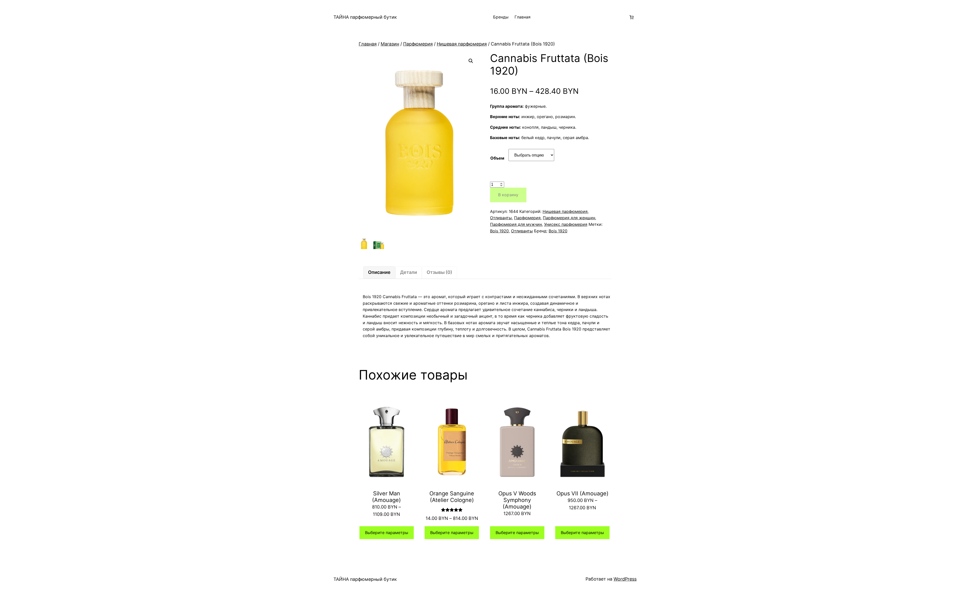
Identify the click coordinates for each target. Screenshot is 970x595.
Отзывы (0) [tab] (439, 272)
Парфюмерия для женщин (569, 217)
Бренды (500, 16)
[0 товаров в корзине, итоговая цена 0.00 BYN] (631, 17)
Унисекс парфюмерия (565, 224)
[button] (470, 60)
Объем (497, 158)
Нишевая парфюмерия (462, 44)
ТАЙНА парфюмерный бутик (365, 17)
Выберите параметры (386, 532)
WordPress (625, 579)
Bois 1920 (499, 230)
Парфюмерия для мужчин (516, 224)
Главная (522, 16)
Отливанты (501, 217)
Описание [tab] (379, 272)
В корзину (508, 194)
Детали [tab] (408, 272)
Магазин (390, 44)
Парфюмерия (418, 44)
